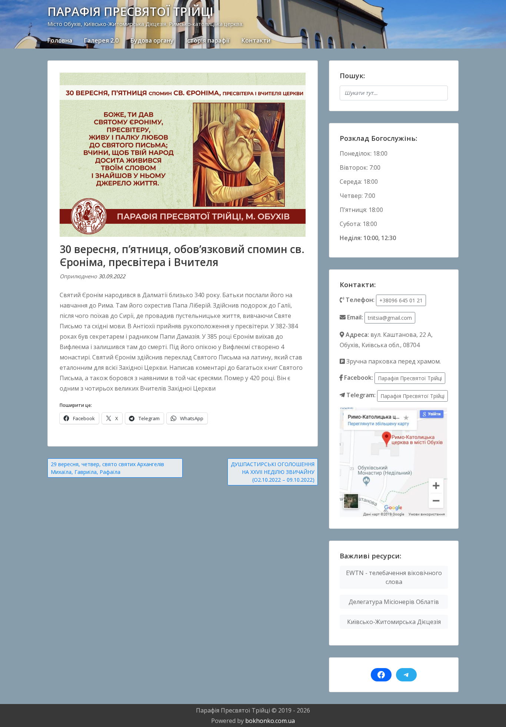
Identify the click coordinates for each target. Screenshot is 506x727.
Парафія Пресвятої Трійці (410, 378)
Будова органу (152, 40)
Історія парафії (208, 40)
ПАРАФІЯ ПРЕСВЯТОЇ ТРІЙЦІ (130, 11)
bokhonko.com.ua (270, 721)
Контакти (256, 40)
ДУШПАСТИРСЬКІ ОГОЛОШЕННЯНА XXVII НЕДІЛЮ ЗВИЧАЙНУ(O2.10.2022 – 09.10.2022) (272, 472)
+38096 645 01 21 (401, 300)
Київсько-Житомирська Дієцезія (394, 622)
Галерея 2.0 (101, 40)
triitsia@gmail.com (390, 317)
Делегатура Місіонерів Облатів (394, 602)
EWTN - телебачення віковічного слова (394, 577)
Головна (59, 40)
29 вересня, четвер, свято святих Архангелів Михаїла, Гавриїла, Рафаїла (107, 468)
